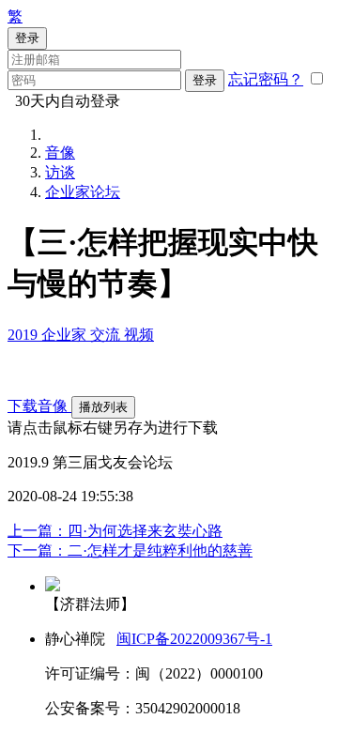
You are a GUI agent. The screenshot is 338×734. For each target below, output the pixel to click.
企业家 (65, 335)
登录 (204, 80)
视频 (139, 335)
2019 (24, 335)
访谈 (60, 172)
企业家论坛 (82, 192)
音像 (60, 153)
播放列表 (103, 407)
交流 (107, 335)
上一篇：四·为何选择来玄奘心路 (115, 531)
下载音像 (39, 406)
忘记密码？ (265, 79)
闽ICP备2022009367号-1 (194, 639)
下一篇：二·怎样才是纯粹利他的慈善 (130, 550)
